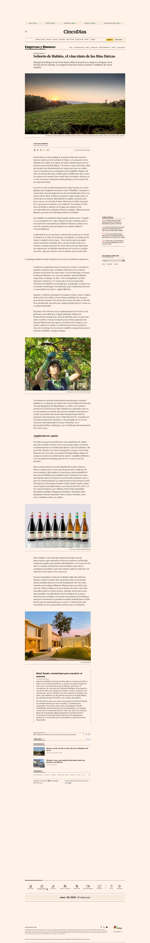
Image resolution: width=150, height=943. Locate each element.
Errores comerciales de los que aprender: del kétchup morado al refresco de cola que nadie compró (113, 228)
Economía (55, 39)
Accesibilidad (68, 939)
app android (119, 888)
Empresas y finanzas (40, 39)
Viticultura (72, 775)
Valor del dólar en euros (110, 23)
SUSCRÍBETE (109, 39)
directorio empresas (88, 888)
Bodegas (53, 775)
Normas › (88, 739)
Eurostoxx (109, 264)
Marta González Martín (52, 752)
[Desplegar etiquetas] (89, 774)
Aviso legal (32, 939)
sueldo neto (53, 888)
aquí (70, 783)
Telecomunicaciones (79, 47)
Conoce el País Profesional (75, 897)
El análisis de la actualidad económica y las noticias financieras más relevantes (56, 734)
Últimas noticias (79, 39)
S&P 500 (48, 23)
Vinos (83, 775)
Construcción (93, 47)
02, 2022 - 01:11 (42, 145)
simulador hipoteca (41, 888)
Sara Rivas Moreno (40, 144)
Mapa (72, 939)
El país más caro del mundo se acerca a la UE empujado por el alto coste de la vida (113, 242)
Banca (70, 47)
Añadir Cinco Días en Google (83, 150)
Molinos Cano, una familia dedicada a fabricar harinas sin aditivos (65, 761)
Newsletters (79, 939)
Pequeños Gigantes (38, 53)
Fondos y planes (70, 39)
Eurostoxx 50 (87, 23)
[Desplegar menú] (26, 31)
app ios (111, 888)
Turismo (113, 47)
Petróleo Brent (67, 23)
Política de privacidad (59, 939)
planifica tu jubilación (65, 888)
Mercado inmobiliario (104, 47)
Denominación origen (63, 775)
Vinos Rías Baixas (37, 775)
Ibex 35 (30, 23)
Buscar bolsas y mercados (110, 255)
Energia (87, 47)
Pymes (78, 775)
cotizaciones (99, 888)
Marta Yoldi (49, 764)
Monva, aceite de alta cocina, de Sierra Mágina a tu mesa (67, 749)
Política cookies (38, 939)
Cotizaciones (62, 39)
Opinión (86, 39)
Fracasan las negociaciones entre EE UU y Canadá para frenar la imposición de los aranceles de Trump (113, 235)
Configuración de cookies (48, 939)
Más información (37, 782)
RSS (75, 939)
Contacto (27, 939)
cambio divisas (77, 888)
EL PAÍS (92, 39)
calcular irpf (30, 888)
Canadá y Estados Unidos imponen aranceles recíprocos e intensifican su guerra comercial (112, 222)
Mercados (49, 39)
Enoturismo (47, 775)
